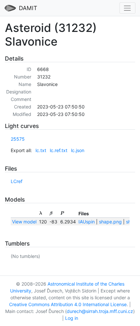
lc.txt (40, 150)
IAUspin (86, 221)
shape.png (110, 221)
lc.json (77, 150)
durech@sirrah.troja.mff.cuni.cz (100, 311)
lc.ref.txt (58, 150)
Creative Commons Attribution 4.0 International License (68, 304)
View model (24, 221)
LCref (16, 181)
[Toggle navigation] (127, 8)
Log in (71, 318)
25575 (18, 139)
